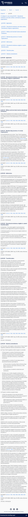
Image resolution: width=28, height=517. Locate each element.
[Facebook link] (14, 509)
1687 (24, 66)
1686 (22, 66)
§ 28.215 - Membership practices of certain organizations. (11, 37)
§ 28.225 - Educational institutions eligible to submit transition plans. (13, 46)
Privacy (22, 511)
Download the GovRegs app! (7, 515)
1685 (19, 66)
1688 (2, 68)
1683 (16, 66)
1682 (14, 66)
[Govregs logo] (6, 3)
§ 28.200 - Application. (6, 23)
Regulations (3, 10)
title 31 (10, 10)
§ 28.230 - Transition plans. (7, 50)
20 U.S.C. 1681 (9, 66)
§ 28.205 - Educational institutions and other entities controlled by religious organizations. (13, 27)
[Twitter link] (11, 509)
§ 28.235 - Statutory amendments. (9, 54)
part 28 (17, 10)
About (13, 511)
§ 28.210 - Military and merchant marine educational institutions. (13, 32)
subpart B (3, 13)
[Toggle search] (22, 3)
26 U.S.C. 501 (23, 138)
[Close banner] (26, 515)
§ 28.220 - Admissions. (6, 42)
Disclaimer (17, 511)
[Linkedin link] (17, 509)
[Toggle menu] (26, 3)
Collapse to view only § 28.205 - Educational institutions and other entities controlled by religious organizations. (13, 17)
